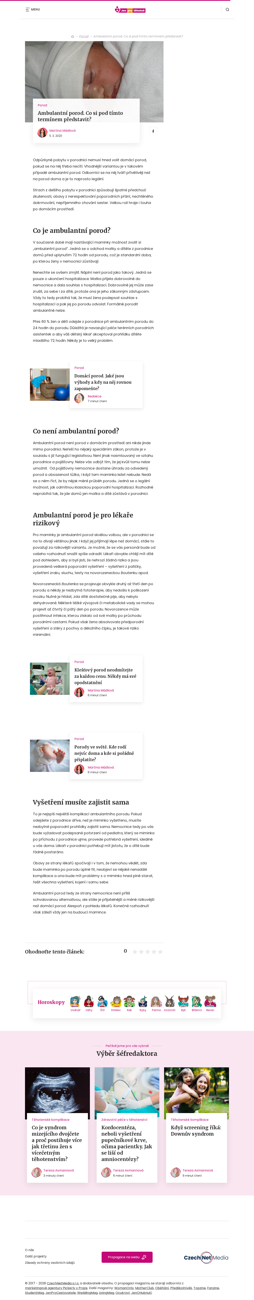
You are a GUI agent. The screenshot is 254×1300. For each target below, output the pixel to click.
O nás (29, 1250)
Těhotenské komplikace (50, 1119)
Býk (183, 1010)
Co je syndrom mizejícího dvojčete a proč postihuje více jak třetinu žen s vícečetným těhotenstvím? (57, 1143)
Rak (129, 1010)
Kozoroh (169, 1010)
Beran (210, 1010)
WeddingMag (87, 1292)
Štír (102, 1010)
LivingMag (106, 1292)
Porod (84, 36)
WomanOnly (124, 1288)
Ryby (143, 1010)
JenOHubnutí (141, 1292)
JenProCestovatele (60, 1292)
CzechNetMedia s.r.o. (63, 1283)
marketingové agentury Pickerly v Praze (56, 1288)
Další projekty (36, 1256)
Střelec (116, 1010)
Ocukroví (122, 1292)
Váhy (89, 1010)
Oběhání (162, 1288)
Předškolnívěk (181, 1288)
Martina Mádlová (62, 130)
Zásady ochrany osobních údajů (50, 1262)
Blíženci (197, 1010)
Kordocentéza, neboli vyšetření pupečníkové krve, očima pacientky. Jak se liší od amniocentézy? (126, 1143)
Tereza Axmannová (58, 1170)
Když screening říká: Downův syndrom (196, 1131)
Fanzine (213, 1288)
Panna (156, 1010)
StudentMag (34, 1292)
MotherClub (144, 1288)
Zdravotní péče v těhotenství (124, 1119)
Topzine (199, 1288)
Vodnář (75, 1010)
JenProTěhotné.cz (72, 36)
